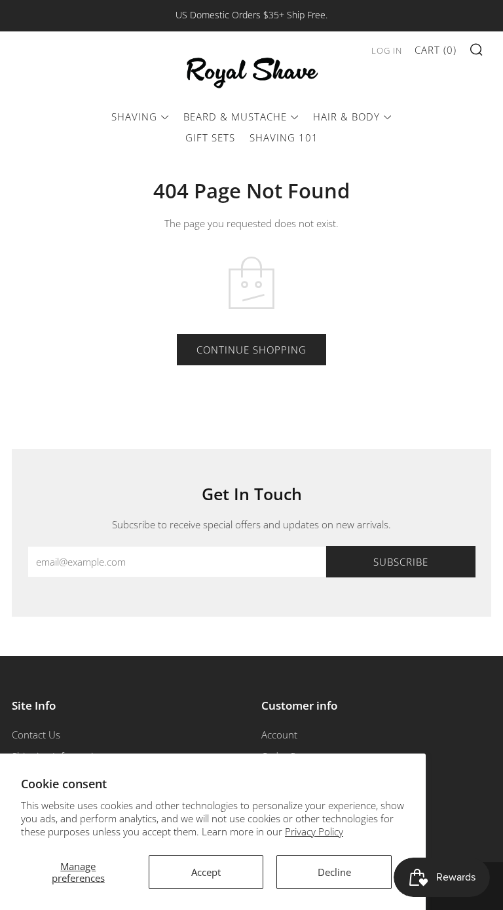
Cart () (435, 49)
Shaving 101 (284, 137)
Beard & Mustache (235, 116)
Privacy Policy (314, 831)
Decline (334, 872)
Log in (386, 50)
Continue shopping (251, 349)
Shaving (134, 116)
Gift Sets (210, 137)
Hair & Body (346, 116)
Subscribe (400, 561)
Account (279, 734)
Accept (206, 872)
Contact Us (36, 734)
